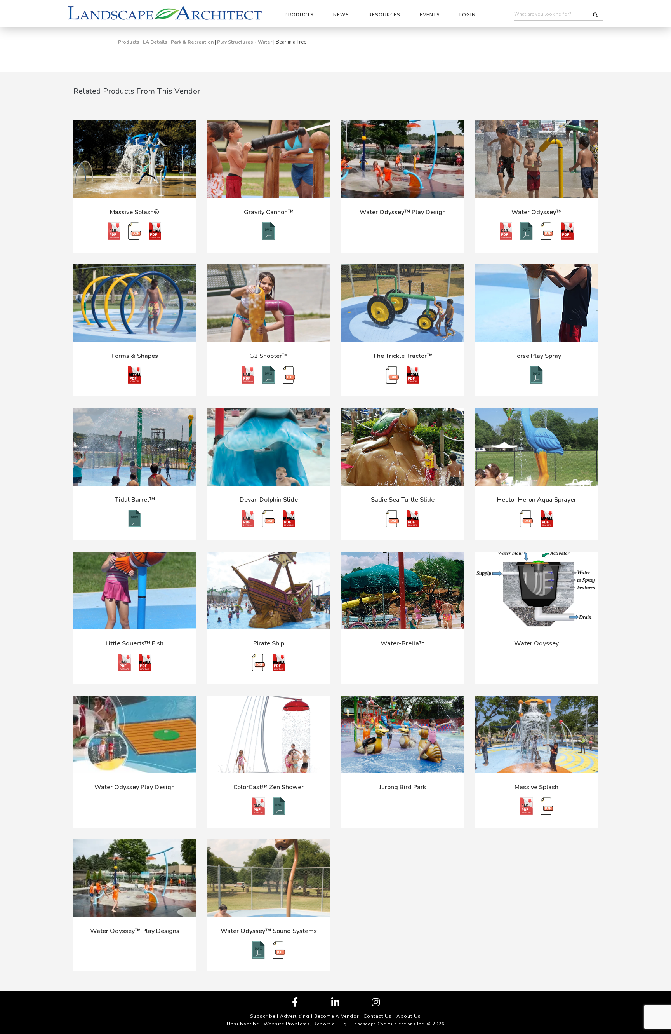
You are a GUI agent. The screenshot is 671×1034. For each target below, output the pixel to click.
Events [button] (430, 15)
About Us (408, 1016)
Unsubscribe (243, 1024)
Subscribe (262, 1016)
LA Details (155, 42)
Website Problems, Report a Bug (305, 1024)
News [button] (341, 15)
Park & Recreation (192, 42)
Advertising (294, 1016)
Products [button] (299, 15)
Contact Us (377, 1016)
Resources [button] (384, 15)
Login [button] (467, 15)
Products (128, 42)
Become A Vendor (336, 1016)
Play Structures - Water (244, 42)
